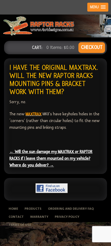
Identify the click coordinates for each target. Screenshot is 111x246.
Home (13, 208)
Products (33, 208)
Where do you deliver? (31, 165)
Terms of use (20, 225)
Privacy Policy (67, 217)
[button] (97, 7)
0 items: (60, 47)
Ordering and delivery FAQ (71, 208)
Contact (16, 217)
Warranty (39, 217)
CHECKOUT (91, 47)
